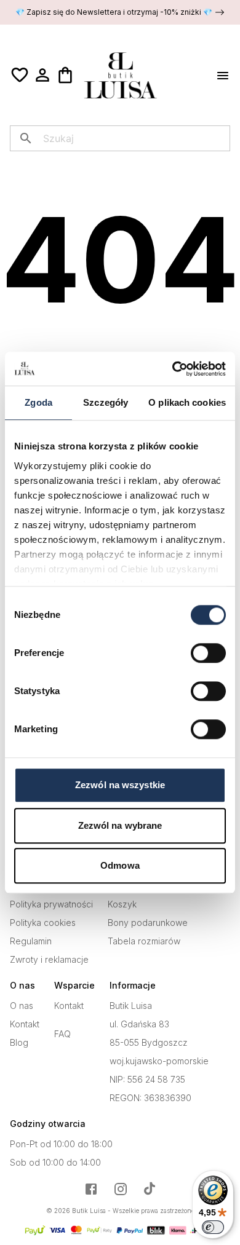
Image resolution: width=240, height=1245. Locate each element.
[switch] (208, 653)
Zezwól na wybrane (120, 825)
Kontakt (24, 1024)
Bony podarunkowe (148, 923)
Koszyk (122, 904)
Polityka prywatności (51, 904)
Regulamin (31, 941)
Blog (19, 1042)
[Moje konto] (42, 75)
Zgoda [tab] (38, 402)
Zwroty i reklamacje (49, 959)
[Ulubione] (20, 75)
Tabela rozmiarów (144, 941)
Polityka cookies (43, 923)
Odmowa (120, 865)
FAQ (62, 1034)
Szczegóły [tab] (105, 402)
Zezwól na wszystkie (120, 785)
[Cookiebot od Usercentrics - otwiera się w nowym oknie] (172, 369)
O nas (21, 1006)
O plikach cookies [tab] (187, 402)
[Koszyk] (65, 75)
